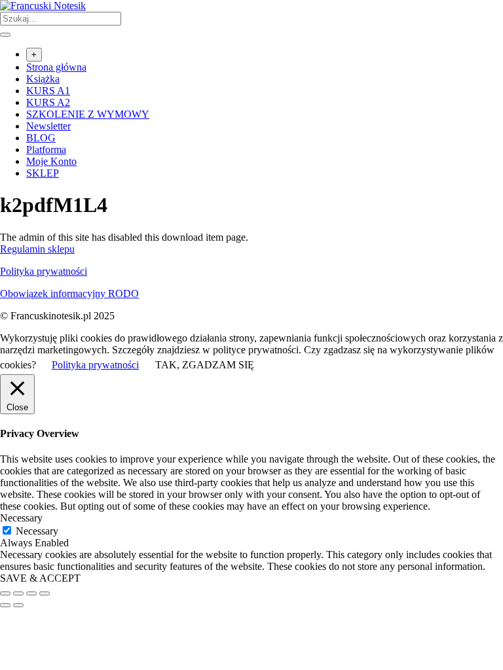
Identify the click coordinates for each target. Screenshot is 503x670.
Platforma (46, 149)
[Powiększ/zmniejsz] (5, 593)
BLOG (41, 137)
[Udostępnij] (31, 593)
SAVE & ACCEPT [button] (40, 578)
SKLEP (42, 173)
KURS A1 (48, 90)
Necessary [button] (21, 517)
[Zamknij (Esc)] (44, 593)
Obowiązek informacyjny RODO (69, 293)
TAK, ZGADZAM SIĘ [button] (204, 364)
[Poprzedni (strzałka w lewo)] (5, 605)
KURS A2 (48, 102)
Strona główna (56, 67)
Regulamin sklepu (37, 249)
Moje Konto (51, 161)
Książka (43, 78)
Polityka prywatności (43, 271)
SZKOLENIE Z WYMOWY (87, 114)
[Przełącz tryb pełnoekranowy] (18, 593)
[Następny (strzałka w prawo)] (18, 605)
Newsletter (48, 126)
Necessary (37, 531)
